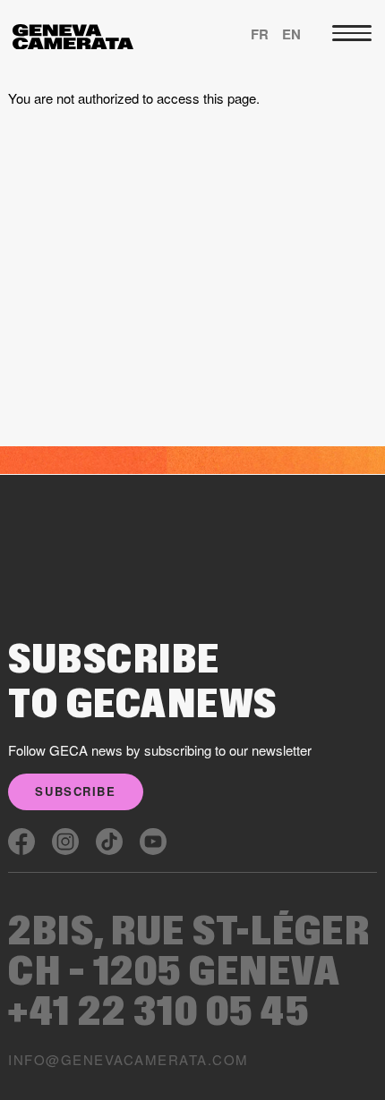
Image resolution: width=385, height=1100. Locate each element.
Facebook (21, 841)
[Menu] (352, 33)
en (291, 34)
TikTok (109, 841)
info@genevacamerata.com (128, 1059)
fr (260, 34)
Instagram (65, 841)
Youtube (153, 841)
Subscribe (75, 791)
